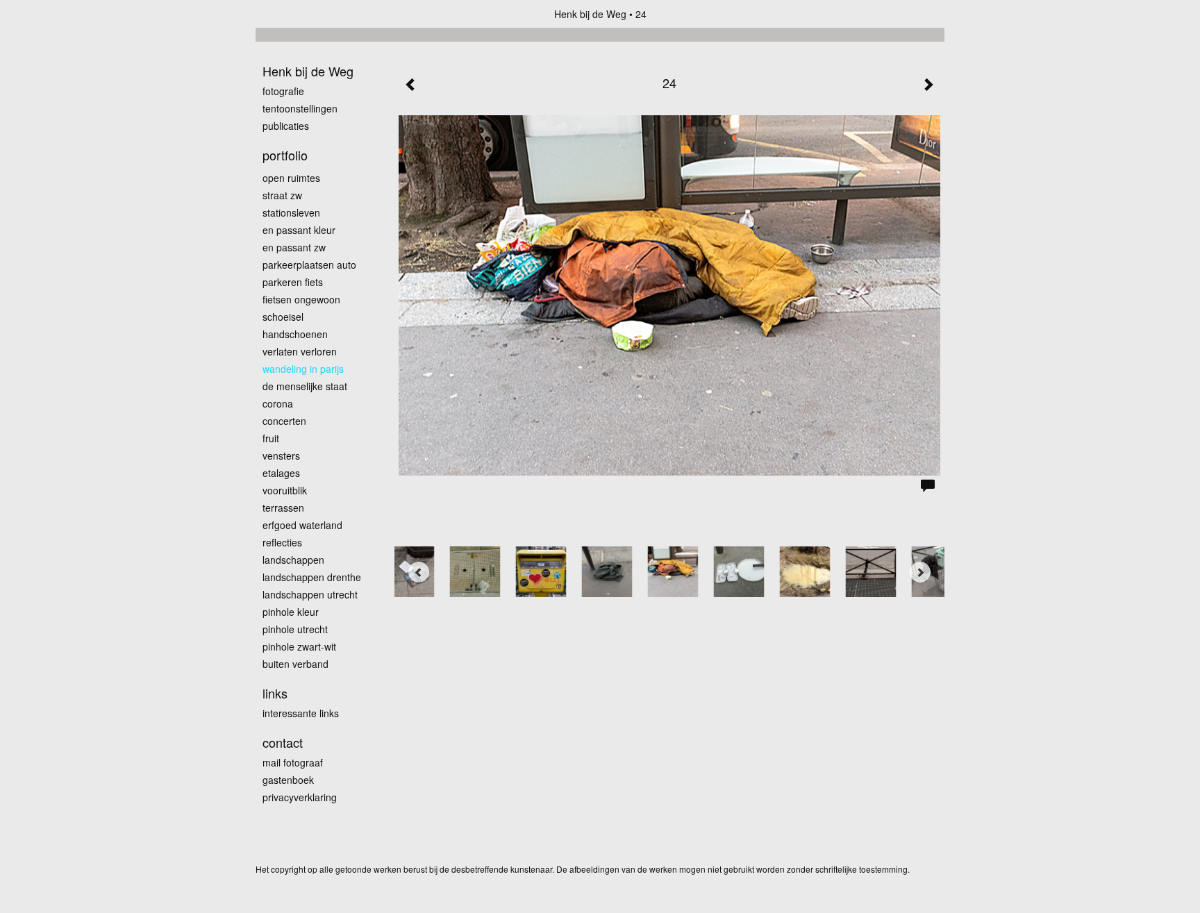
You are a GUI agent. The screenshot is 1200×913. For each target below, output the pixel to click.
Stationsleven (291, 212)
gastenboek (288, 780)
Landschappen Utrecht (310, 594)
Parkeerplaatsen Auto (309, 264)
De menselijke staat (304, 386)
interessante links (300, 713)
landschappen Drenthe (311, 577)
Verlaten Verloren (299, 351)
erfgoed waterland (302, 525)
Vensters (281, 455)
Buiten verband (295, 664)
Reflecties (282, 542)
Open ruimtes (291, 178)
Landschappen (293, 560)
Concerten (284, 421)
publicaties (285, 126)
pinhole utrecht (295, 629)
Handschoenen (295, 334)
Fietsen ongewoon (301, 299)
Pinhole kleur (290, 612)
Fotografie (283, 91)
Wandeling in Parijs (303, 369)
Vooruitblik (284, 490)
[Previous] (418, 572)
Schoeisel (282, 317)
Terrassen (283, 507)
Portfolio (285, 155)
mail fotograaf (292, 762)
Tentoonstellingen (300, 108)
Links (275, 693)
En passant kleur (298, 230)
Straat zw (282, 195)
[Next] (920, 572)
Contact (282, 742)
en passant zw (294, 247)
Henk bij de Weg (590, 14)
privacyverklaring (299, 797)
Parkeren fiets (292, 282)
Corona (277, 403)
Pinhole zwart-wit (299, 646)
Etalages (281, 473)
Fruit (270, 438)
